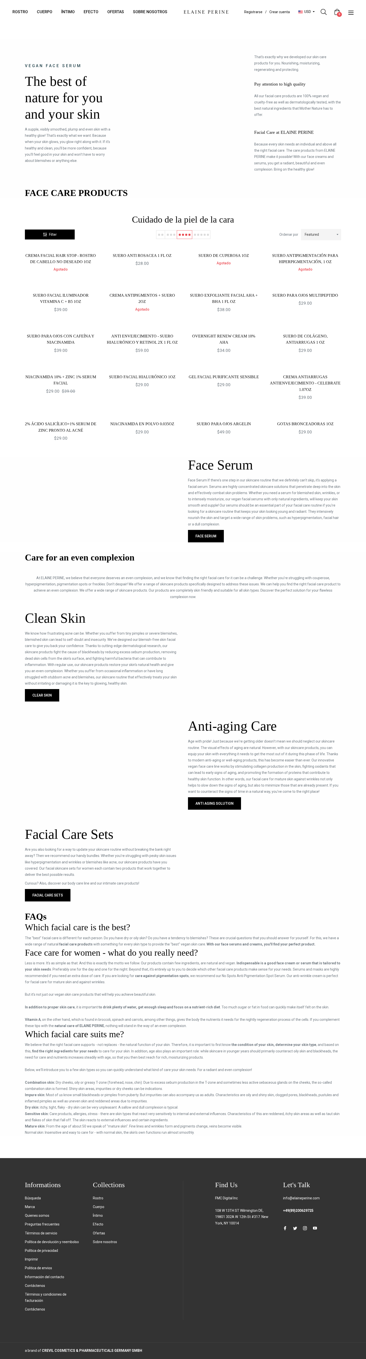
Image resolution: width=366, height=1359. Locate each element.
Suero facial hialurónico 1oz (142, 377)
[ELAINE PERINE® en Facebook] (285, 1228)
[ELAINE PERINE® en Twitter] (295, 1228)
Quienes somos (37, 1216)
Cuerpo (98, 1207)
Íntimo (98, 1216)
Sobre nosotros (105, 1242)
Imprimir (31, 1259)
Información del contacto (44, 1277)
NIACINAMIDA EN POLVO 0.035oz (142, 424)
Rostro (98, 1198)
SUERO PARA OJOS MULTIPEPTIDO (305, 295)
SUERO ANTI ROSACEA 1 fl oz (142, 255)
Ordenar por (288, 234)
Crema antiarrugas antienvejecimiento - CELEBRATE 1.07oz (305, 383)
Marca (30, 1207)
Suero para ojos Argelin (224, 424)
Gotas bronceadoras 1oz (305, 424)
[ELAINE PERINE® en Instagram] (305, 1228)
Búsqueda (33, 1198)
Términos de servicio (41, 1233)
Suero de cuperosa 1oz (223, 255)
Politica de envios (38, 1268)
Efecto (98, 1224)
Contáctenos (35, 1286)
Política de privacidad (41, 1251)
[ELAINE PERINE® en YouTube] (315, 1228)
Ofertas (99, 1233)
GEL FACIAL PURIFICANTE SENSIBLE (224, 377)
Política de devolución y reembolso (52, 1242)
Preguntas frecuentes (42, 1224)
